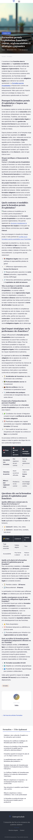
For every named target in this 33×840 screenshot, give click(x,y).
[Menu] (19, 1)
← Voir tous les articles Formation (12, 715)
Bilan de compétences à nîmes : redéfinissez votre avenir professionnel (15, 793)
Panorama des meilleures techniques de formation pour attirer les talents (16, 741)
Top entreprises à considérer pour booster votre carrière (16, 788)
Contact (22, 830)
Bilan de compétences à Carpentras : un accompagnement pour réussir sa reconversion (15, 781)
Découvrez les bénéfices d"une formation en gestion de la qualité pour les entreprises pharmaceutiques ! (16, 748)
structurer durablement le (19, 223)
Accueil (4, 56)
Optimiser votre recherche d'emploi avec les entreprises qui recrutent (16, 736)
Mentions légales (13, 830)
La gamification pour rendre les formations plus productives (13, 760)
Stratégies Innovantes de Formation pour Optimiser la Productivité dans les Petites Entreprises (16, 767)
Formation (6, 33)
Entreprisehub (18, 816)
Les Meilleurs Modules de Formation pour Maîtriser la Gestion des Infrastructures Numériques (16, 774)
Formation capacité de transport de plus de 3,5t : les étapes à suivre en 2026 (16, 754)
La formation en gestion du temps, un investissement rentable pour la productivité (15, 800)
